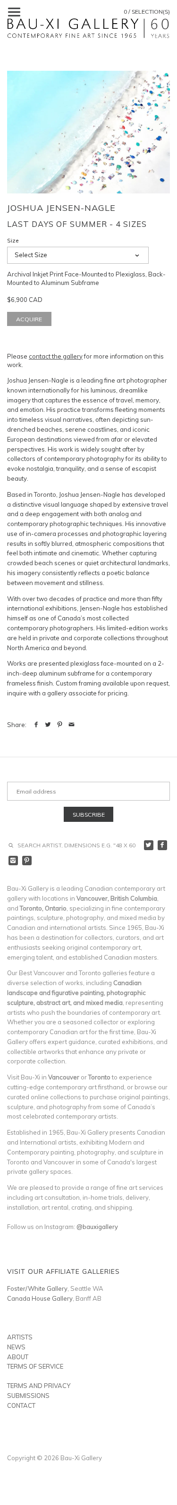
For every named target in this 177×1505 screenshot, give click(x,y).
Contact (21, 1405)
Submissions (28, 1395)
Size (13, 240)
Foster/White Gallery (37, 1288)
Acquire (29, 319)
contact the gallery (56, 356)
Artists (20, 1337)
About (17, 1357)
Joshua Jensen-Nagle (61, 207)
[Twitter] (149, 845)
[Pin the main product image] (60, 724)
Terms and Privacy (38, 1385)
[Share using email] (71, 724)
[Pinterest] (27, 861)
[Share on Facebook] (36, 724)
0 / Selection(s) (147, 11)
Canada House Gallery (40, 1298)
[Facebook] (163, 845)
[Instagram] (13, 861)
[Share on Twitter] (48, 724)
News (16, 1347)
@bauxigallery (97, 1226)
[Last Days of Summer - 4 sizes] (88, 132)
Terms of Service (35, 1366)
